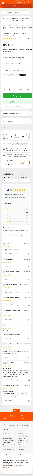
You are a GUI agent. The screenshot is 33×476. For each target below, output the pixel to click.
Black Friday (22, 449)
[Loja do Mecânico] (7, 1)
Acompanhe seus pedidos (10, 445)
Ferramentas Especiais (12, 12)
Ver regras (18, 63)
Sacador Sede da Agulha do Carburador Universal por (18, 143)
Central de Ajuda (7, 438)
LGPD (20, 442)
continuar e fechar (10, 471)
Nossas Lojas (6, 433)
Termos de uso (23, 445)
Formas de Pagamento (25, 436)
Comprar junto (22, 162)
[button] (29, 254)
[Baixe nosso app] (8, 419)
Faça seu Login (11, 425)
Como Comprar (7, 447)
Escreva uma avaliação (16, 235)
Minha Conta (6, 442)
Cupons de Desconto (8, 449)
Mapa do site (22, 447)
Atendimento (6, 436)
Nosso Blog (22, 438)
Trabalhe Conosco (23, 440)
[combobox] (17, 6)
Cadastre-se (25, 425)
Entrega (21, 433)
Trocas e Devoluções (8, 440)
